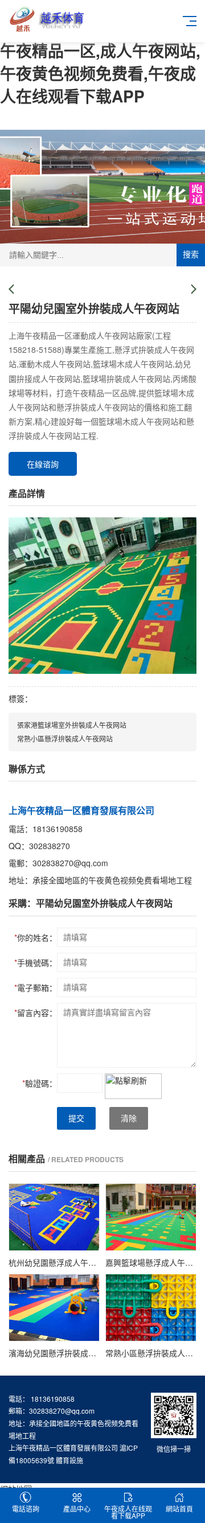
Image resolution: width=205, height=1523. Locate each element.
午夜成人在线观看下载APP (128, 1512)
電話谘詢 (25, 1508)
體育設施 (69, 1460)
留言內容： (35, 1012)
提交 (76, 1118)
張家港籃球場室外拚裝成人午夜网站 (71, 725)
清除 (129, 1118)
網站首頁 (179, 1508)
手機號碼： (35, 962)
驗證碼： (39, 1083)
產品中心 (77, 1508)
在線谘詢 (43, 464)
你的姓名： (35, 937)
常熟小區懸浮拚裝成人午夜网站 (65, 738)
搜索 (191, 254)
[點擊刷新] (133, 1086)
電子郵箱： (35, 987)
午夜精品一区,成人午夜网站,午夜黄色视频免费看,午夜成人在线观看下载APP (100, 73)
